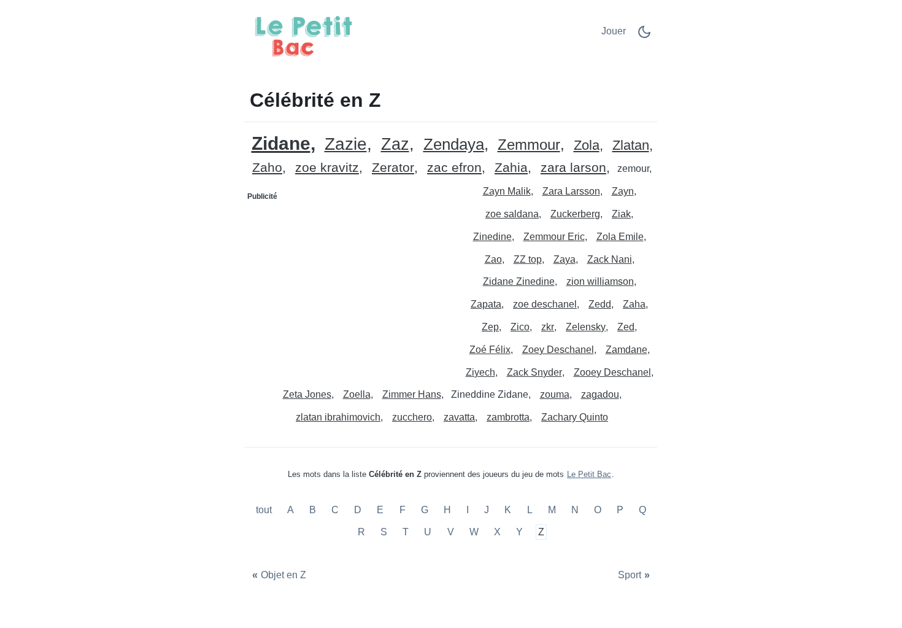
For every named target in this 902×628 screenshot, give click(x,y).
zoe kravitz (327, 167)
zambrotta (508, 417)
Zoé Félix (490, 349)
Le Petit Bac (589, 474)
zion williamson (600, 281)
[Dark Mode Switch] (644, 36)
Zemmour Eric (554, 236)
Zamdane (626, 349)
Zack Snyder (534, 372)
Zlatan (630, 145)
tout (265, 510)
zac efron (454, 167)
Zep (490, 327)
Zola (586, 145)
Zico (520, 327)
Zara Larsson (571, 191)
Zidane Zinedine (519, 281)
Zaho (267, 167)
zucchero (412, 417)
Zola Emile (620, 236)
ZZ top (528, 259)
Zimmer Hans (411, 394)
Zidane (281, 143)
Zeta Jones (307, 394)
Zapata (486, 304)
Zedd (599, 304)
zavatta (459, 417)
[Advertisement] (348, 283)
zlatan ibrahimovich (338, 417)
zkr (547, 327)
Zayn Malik (507, 191)
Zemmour (529, 145)
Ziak (621, 214)
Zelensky (586, 327)
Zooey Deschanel (612, 372)
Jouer (613, 31)
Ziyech (480, 372)
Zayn (623, 191)
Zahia (511, 167)
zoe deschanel (545, 304)
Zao (493, 259)
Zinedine (492, 236)
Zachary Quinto (574, 417)
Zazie (346, 144)
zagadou (600, 394)
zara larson (573, 167)
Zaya (564, 259)
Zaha (634, 304)
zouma (554, 394)
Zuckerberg (575, 214)
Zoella (357, 394)
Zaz (395, 144)
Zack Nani (609, 259)
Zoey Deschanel (558, 349)
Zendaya (453, 144)
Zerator (393, 167)
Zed (625, 327)
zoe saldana (512, 214)
